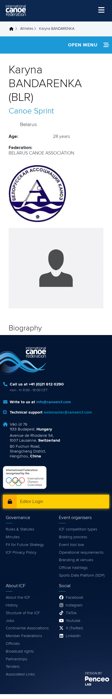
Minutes (13, 537)
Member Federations (24, 636)
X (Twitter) (74, 628)
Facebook (74, 598)
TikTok (71, 613)
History (12, 605)
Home (13, 29)
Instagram (74, 605)
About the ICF (18, 598)
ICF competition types (78, 529)
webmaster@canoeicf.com (68, 412)
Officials (13, 644)
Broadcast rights (20, 651)
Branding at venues (76, 560)
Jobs (10, 621)
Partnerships (16, 659)
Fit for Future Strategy (25, 545)
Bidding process (73, 537)
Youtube (73, 621)
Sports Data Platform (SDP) (82, 575)
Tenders (13, 667)
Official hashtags (73, 568)
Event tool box (71, 545)
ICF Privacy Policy (21, 553)
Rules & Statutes (20, 529)
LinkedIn (73, 636)
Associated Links (20, 674)
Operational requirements (81, 553)
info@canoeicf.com (53, 402)
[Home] (16, 10)
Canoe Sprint (31, 111)
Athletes (26, 29)
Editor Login (31, 501)
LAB (88, 684)
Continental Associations (27, 628)
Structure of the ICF (23, 613)
